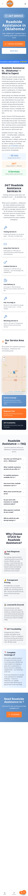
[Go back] (2, 3)
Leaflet (11, 391)
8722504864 (14, 146)
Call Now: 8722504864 (15, 44)
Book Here (14, 51)
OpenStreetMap (17, 391)
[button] (14, 372)
